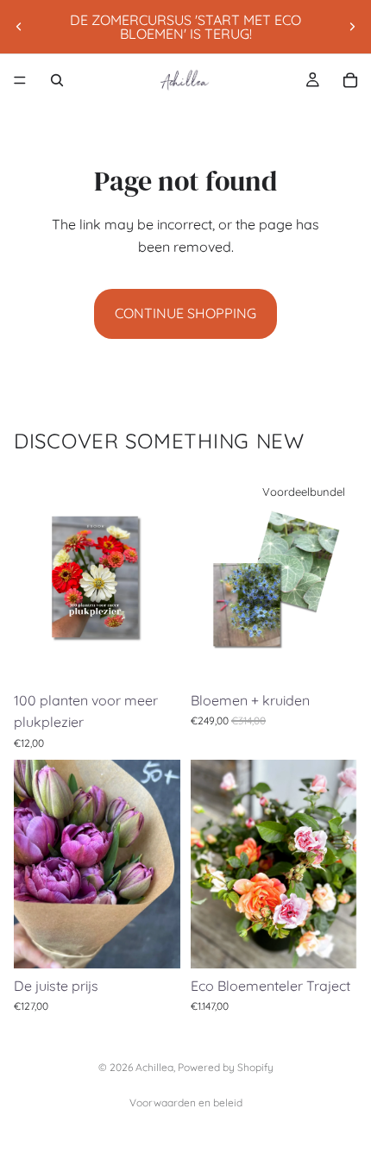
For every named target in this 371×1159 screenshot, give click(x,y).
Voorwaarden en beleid (185, 1102)
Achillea (154, 1067)
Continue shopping (185, 313)
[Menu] (20, 80)
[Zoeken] (57, 80)
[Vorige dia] (19, 27)
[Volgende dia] (352, 27)
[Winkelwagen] (350, 80)
